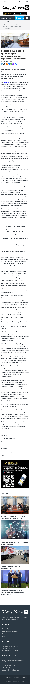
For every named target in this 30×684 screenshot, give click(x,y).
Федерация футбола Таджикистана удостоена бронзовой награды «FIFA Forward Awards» (12, 592)
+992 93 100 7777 (8, 665)
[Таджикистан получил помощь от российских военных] (15, 554)
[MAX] (13, 64)
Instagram (15, 681)
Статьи (4, 636)
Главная (5, 21)
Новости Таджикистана (14, 21)
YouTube (21, 681)
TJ (17, 2)
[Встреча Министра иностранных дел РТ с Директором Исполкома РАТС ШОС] (15, 505)
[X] (4, 64)
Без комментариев (17, 62)
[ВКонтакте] (9, 64)
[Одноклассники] (7, 64)
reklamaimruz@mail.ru (12, 650)
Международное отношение (10, 631)
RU (20, 2)
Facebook (8, 681)
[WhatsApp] (11, 64)
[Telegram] (2, 64)
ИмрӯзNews (17, 677)
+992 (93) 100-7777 (13, 646)
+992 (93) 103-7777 (13, 648)
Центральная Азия (7, 634)
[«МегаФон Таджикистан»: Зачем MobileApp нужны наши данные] (15, 530)
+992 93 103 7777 (8, 668)
